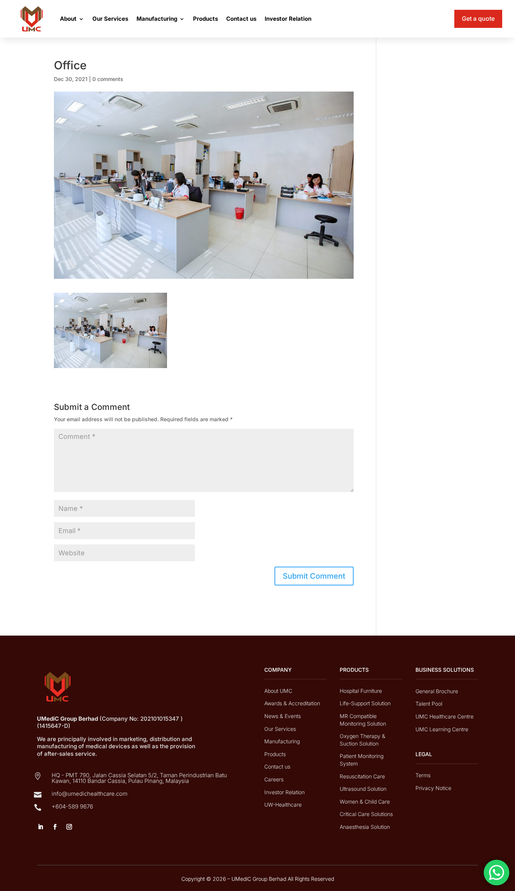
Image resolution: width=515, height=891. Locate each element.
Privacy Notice (433, 788)
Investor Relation (288, 18)
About (68, 18)
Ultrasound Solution (363, 789)
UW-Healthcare (283, 804)
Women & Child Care (365, 801)
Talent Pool (428, 703)
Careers (274, 779)
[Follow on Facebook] (54, 827)
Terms (423, 775)
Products (205, 18)
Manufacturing (156, 18)
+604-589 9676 (72, 806)
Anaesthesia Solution (365, 827)
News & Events (282, 716)
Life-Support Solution (365, 703)
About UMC (278, 691)
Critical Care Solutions (366, 814)
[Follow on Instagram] (69, 827)
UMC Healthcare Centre (444, 716)
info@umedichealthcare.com (89, 793)
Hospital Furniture (361, 691)
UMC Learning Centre (441, 729)
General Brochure (436, 691)
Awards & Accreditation (292, 703)
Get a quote (478, 18)
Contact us (241, 18)
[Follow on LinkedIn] (40, 827)
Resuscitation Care (362, 776)
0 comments (107, 79)
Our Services (110, 18)
